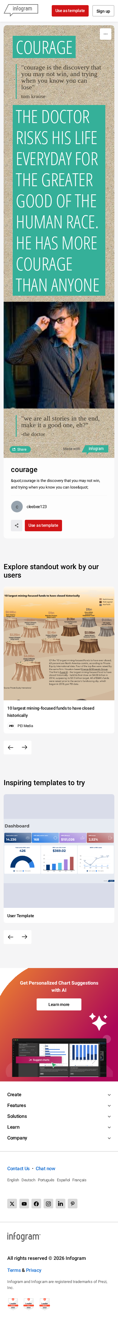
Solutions (17, 1116)
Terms (14, 1270)
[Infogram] (21, 10)
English (13, 1180)
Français (79, 1180)
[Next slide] (24, 747)
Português (46, 1180)
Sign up (103, 11)
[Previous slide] (10, 747)
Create (14, 1094)
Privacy (33, 1270)
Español (63, 1180)
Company (17, 1138)
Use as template (70, 10)
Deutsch (28, 1180)
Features (16, 1105)
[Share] (16, 525)
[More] (105, 34)
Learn (13, 1127)
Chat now (45, 1168)
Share (21, 449)
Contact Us (18, 1168)
